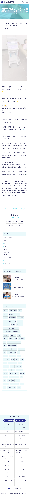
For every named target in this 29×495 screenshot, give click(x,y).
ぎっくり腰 (16, 383)
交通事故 (6, 252)
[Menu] (26, 1)
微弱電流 (5, 310)
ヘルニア (12, 366)
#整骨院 (8, 222)
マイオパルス (19, 324)
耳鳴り (20, 310)
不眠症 (10, 356)
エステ (6, 260)
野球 (13, 380)
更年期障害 (14, 349)
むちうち (22, 373)
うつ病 (15, 338)
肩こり (6, 243)
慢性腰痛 (5, 356)
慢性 (11, 383)
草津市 (14, 321)
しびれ (5, 370)
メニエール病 (10, 342)
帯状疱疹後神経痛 (7, 331)
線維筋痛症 (6, 335)
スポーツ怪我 (6, 359)
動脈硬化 (5, 338)
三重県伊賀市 (13, 335)
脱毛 (18, 352)
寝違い (21, 383)
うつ (9, 370)
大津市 (5, 345)
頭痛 (5, 342)
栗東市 (10, 310)
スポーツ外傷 (21, 338)
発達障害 (5, 314)
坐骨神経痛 (6, 383)
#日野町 (11, 225)
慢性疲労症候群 (16, 331)
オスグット (6, 366)
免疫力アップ (17, 342)
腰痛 (5, 240)
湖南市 (21, 359)
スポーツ (6, 246)
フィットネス (7, 257)
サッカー (17, 380)
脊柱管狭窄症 (18, 366)
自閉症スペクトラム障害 (14, 314)
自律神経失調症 (12, 317)
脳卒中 (19, 387)
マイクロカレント (7, 321)
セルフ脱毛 (9, 352)
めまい (14, 387)
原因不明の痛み (15, 328)
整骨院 (3, 203)
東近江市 (10, 363)
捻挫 (5, 387)
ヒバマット (20, 321)
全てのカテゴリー (8, 238)
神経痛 (6, 249)
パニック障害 (20, 317)
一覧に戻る (14, 208)
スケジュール (7, 263)
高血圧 (19, 335)
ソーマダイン (6, 324)
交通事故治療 (19, 370)
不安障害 (17, 376)
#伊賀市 (17, 225)
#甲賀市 (20, 222)
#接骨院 (14, 222)
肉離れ (20, 363)
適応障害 (5, 317)
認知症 (10, 338)
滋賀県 (12, 359)
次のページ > (23, 209)
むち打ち (11, 373)
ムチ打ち (17, 373)
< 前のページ (5, 209)
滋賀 (15, 352)
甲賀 (5, 380)
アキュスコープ (7, 328)
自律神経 (9, 387)
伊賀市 (17, 359)
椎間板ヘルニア (7, 349)
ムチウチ (5, 376)
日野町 (5, 363)
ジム (5, 352)
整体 (21, 376)
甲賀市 (13, 370)
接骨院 (15, 363)
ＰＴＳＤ (11, 376)
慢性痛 (19, 356)
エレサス (13, 324)
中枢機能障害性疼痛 (12, 345)
